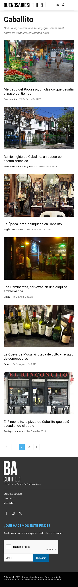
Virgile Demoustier (13, 229)
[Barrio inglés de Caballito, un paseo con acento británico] (39, 128)
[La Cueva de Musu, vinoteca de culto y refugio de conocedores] (39, 326)
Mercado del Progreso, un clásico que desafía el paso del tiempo (39, 91)
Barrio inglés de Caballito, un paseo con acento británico (33, 159)
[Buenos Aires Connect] (25, 5)
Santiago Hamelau (13, 431)
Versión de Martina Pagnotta (18, 166)
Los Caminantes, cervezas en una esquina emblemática (35, 289)
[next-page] (37, 447)
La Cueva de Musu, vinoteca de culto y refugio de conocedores (38, 356)
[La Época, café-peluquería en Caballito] (39, 195)
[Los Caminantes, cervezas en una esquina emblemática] (39, 258)
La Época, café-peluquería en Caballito (33, 224)
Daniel (7, 364)
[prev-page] (7, 447)
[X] (20, 513)
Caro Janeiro (10, 99)
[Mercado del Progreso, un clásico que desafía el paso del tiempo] (39, 61)
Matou (7, 296)
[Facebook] (6, 513)
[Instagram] (13, 513)
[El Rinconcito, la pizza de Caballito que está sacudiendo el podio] (39, 393)
